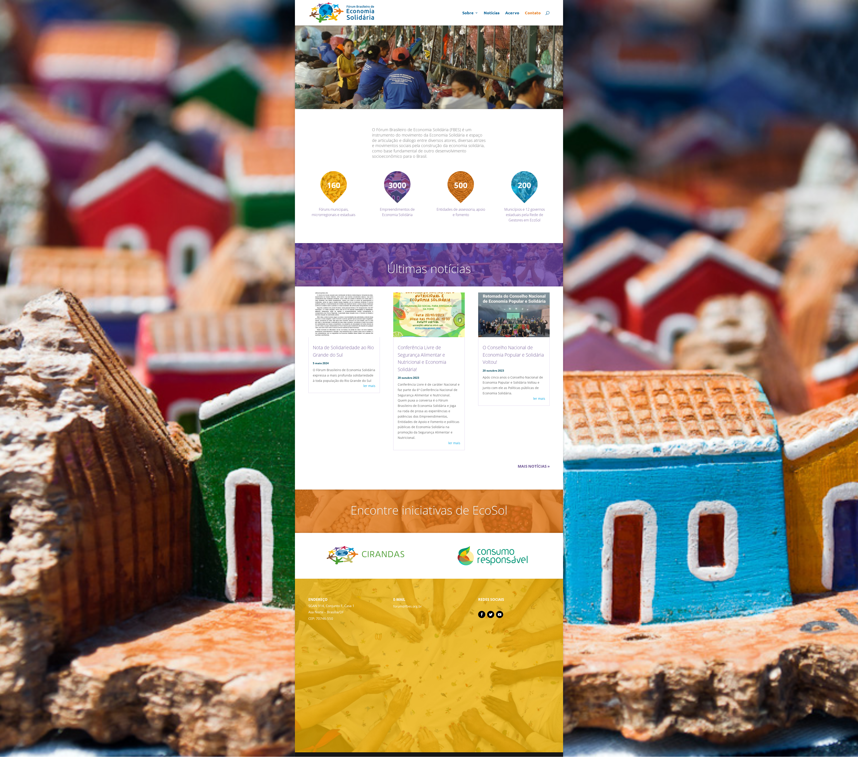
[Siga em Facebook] (481, 614)
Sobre (468, 13)
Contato (533, 13)
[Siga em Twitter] (490, 614)
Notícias (492, 13)
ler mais (369, 386)
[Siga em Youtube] (499, 614)
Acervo (512, 13)
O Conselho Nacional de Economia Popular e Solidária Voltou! (513, 354)
